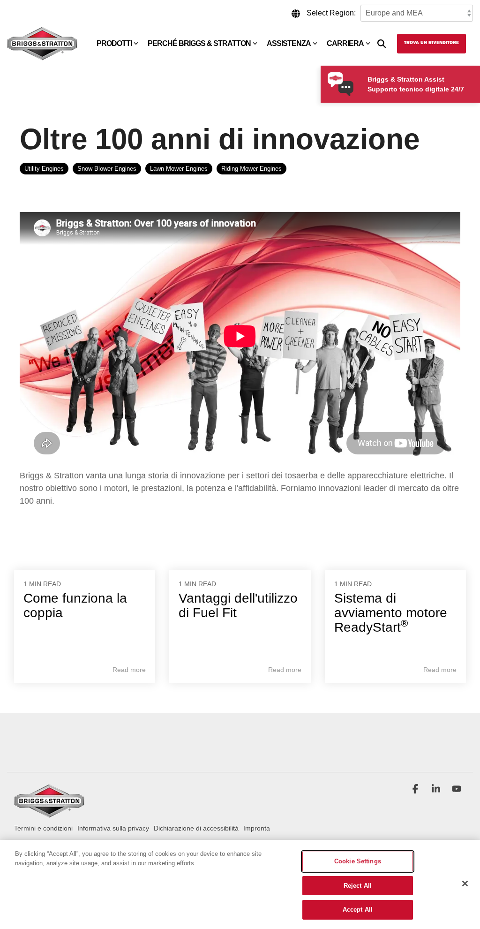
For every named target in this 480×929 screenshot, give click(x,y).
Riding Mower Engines (251, 168)
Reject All (358, 885)
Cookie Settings (357, 861)
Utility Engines (44, 168)
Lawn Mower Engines (179, 168)
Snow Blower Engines (106, 168)
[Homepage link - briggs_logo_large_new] (49, 813)
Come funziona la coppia (75, 605)
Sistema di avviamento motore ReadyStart (390, 612)
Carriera (345, 43)
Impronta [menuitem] (256, 828)
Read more (129, 669)
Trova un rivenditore (431, 43)
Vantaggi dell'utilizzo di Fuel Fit (238, 605)
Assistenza (289, 43)
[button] (416, 790)
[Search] (381, 43)
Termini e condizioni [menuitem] (43, 828)
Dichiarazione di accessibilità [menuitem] (196, 828)
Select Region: (331, 13)
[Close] (465, 883)
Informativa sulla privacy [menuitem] (113, 828)
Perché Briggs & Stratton (199, 43)
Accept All (358, 909)
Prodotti (114, 43)
